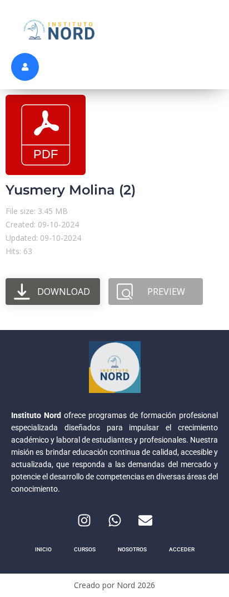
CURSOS (85, 549)
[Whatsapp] (114, 520)
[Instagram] (84, 520)
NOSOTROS (132, 549)
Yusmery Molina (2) (71, 190)
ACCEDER (182, 549)
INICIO (43, 549)
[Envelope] (145, 520)
